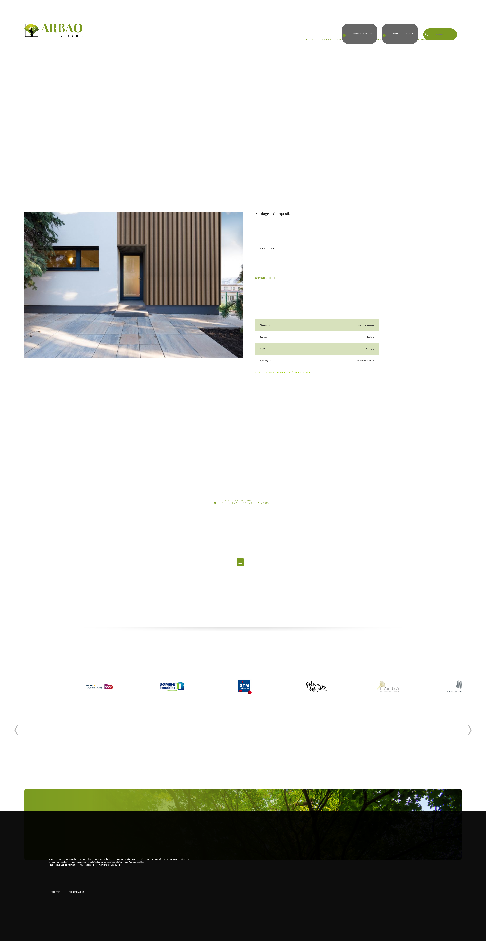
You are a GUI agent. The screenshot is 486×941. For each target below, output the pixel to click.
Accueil (310, 39)
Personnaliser (76, 892)
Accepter (55, 892)
